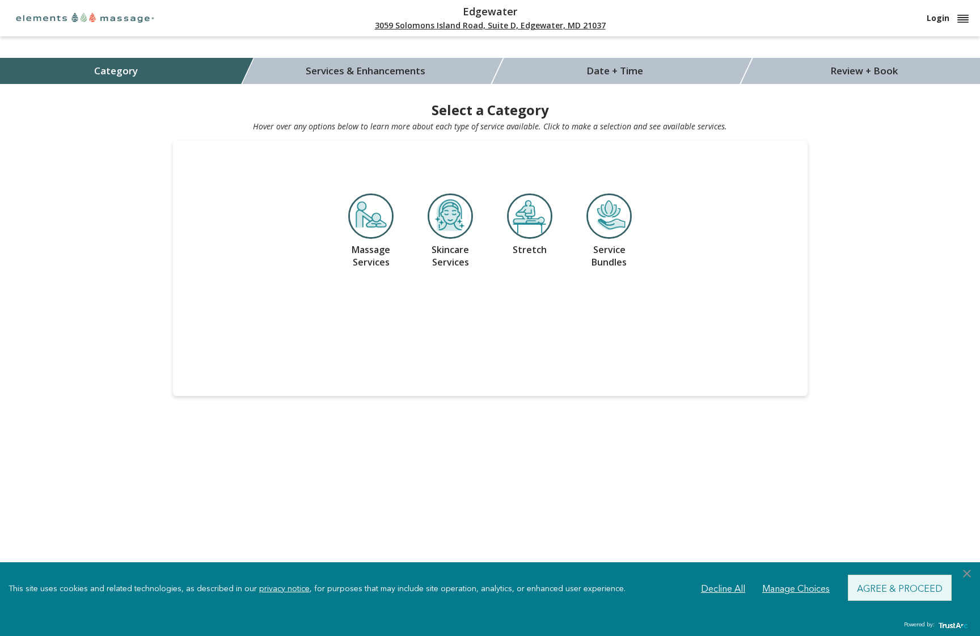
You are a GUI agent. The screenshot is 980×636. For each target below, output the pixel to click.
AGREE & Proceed (900, 588)
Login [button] (939, 17)
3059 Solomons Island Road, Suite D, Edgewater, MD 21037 (490, 25)
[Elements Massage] (85, 17)
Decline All (723, 588)
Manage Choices (796, 588)
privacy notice (284, 587)
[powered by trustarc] (952, 625)
